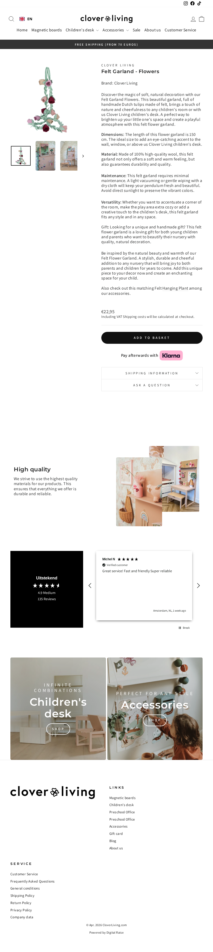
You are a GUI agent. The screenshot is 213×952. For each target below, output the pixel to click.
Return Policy (20, 902)
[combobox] (26, 19)
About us (152, 30)
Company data (22, 917)
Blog (112, 840)
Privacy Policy (21, 910)
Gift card (116, 833)
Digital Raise (115, 932)
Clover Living (118, 65)
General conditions (25, 888)
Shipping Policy (22, 895)
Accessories (114, 30)
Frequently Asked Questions (32, 881)
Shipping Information (151, 373)
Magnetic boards (46, 30)
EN (29, 19)
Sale (137, 30)
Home (22, 30)
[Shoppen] (58, 708)
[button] (90, 585)
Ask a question (152, 385)
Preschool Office (122, 812)
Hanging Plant (175, 288)
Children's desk (80, 30)
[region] (144, 586)
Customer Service (180, 30)
